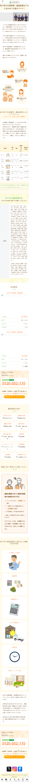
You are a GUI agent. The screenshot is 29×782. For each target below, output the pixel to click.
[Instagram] (14, 769)
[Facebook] (20, 769)
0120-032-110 (13, 383)
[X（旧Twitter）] (9, 769)
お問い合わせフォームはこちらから (14, 397)
